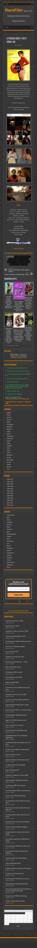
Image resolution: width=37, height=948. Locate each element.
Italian (8, 422)
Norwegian (10, 460)
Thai (8, 469)
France (21, 261)
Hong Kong (10, 541)
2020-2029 (10, 505)
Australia (9, 524)
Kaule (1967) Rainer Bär (12, 770)
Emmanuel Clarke (23, 259)
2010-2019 (10, 503)
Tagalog (9, 445)
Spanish (9, 417)
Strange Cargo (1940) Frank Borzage (16, 896)
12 (15, 917)
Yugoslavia (10, 564)
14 (23, 917)
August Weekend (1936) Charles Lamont (17, 705)
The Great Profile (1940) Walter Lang (16, 730)
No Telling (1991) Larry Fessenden (15, 765)
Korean (9, 457)
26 (15, 922)
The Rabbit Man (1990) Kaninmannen (16, 715)
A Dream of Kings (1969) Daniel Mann (16, 827)
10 (6, 917)
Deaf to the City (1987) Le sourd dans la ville (18, 710)
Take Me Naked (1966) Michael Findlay (16, 780)
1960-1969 (10, 491)
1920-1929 (10, 481)
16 (31, 917)
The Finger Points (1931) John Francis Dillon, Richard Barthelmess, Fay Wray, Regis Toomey (28, 333)
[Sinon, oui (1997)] (18, 65)
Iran (8, 543)
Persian (9, 467)
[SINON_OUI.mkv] (18, 129)
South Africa (10, 553)
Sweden (9, 555)
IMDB (18, 205)
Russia (8, 567)
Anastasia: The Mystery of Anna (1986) (16, 775)
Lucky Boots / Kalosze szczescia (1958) (16, 631)
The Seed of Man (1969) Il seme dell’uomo (17, 790)
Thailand (9, 557)
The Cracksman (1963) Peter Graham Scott (17, 846)
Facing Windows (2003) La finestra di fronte (18, 641)
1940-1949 (10, 486)
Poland (9, 550)
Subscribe (18, 595)
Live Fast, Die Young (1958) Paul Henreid (17, 699)
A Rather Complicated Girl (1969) (15, 901)
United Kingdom (11, 534)
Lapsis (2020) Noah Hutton (13, 863)
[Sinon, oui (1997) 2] (18, 174)
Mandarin (9, 455)
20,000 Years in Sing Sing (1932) (14, 657)
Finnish (9, 441)
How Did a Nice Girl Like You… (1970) (16, 662)
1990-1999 (10, 498)
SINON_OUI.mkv (18, 248)
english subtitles (12, 261)
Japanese (9, 427)
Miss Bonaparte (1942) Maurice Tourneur (17, 878)
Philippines (10, 548)
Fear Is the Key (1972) (11, 651)
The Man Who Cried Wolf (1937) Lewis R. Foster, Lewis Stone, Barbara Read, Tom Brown (28, 303)
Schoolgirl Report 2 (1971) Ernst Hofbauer (17, 822)
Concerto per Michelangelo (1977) (15, 636)
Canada (9, 536)
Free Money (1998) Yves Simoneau (15, 785)
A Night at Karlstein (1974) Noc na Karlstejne (18, 868)
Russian (9, 462)
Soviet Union (10, 562)
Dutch (8, 448)
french (27, 261)
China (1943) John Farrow (12, 754)
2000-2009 (10, 500)
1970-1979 (10, 493)
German (9, 419)
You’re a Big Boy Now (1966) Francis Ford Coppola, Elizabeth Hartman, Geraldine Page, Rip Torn (18, 306)
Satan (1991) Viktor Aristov (13, 667)
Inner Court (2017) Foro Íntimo (14, 725)
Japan (8, 531)
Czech (8, 450)
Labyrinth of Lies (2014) (12, 626)
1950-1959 (10, 488)
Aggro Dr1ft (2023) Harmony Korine (15, 720)
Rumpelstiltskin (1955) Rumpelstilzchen (16, 884)
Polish (8, 452)
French (9, 415)
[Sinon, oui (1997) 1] (18, 193)
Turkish (9, 464)
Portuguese (10, 424)
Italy (8, 517)
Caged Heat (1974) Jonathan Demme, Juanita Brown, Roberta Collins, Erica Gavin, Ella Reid (8, 335)
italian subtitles (14, 264)
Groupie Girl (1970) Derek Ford (14, 873)
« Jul (18, 926)
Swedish (9, 429)
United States (10, 515)
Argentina (9, 522)
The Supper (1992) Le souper (14, 672)
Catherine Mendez (25, 256)
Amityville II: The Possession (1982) (15, 694)
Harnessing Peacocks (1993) (13, 677)
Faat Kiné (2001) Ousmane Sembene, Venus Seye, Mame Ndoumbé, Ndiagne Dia (8, 302)
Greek (8, 431)
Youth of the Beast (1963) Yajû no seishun (19, 270)
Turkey (9, 560)
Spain (8, 538)
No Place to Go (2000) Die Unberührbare (17, 749)
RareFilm (14, 10)
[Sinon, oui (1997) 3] (18, 156)
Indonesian (10, 436)
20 (19, 919)
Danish (9, 434)
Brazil (8, 527)
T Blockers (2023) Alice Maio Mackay (16, 858)
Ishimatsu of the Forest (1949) (14, 621)
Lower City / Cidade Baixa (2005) (15, 646)
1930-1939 (10, 484)
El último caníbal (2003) (12, 682)
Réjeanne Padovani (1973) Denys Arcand (17, 760)
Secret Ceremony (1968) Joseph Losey (17, 273)
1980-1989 (10, 495)
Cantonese (10, 438)
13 (19, 917)
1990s (16, 256)
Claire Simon (12, 259)
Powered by (13, 601)
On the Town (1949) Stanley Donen (15, 796)
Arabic (8, 443)
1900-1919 (10, 479)
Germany (9, 529)
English (9, 412)
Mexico (9, 546)
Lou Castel (24, 264)
